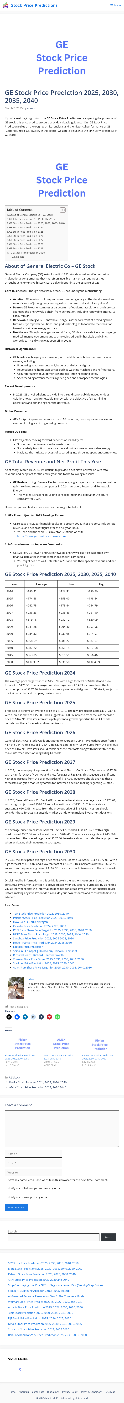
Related (20, 256)
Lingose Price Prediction (28, 947)
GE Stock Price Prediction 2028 (26, 244)
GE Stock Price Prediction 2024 (26, 227)
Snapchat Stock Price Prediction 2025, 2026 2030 (38, 1329)
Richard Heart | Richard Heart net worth (38, 955)
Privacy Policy (70, 1391)
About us (24, 1391)
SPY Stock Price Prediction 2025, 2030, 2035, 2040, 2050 (43, 1263)
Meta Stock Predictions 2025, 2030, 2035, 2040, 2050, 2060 (45, 1268)
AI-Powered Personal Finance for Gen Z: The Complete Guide (46, 1296)
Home (12, 1391)
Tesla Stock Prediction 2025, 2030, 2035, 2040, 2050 (40, 1313)
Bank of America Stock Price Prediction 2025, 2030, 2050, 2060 (47, 1335)
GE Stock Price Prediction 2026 (26, 235)
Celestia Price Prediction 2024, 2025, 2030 (39, 926)
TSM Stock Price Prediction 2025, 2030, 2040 (41, 913)
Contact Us (38, 1391)
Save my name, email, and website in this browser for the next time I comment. (58, 1180)
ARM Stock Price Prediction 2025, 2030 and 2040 (38, 1280)
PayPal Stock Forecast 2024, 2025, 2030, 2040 (38, 1082)
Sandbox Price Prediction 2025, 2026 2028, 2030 (43, 938)
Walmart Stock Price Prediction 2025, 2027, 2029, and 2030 (45, 1302)
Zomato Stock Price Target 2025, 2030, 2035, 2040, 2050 (48, 959)
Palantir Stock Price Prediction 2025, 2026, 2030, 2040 (42, 1274)
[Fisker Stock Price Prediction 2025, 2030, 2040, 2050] (22, 1044)
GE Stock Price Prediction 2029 (26, 248)
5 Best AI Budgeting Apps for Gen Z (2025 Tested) (39, 1291)
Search (12, 1231)
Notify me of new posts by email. (28, 1197)
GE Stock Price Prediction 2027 (26, 240)
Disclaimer (53, 1391)
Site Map (110, 1391)
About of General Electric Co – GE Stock (31, 214)
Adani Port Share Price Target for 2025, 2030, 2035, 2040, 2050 (52, 967)
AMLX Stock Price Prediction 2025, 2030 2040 (58, 1057)
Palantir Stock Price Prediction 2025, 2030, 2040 (43, 918)
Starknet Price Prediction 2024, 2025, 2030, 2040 (43, 963)
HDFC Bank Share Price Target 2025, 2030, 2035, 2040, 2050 (51, 934)
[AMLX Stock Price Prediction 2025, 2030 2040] (61, 1044)
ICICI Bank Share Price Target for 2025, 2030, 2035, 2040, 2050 (52, 930)
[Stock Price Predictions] (6, 5)
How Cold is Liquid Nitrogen (30, 922)
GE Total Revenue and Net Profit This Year (32, 219)
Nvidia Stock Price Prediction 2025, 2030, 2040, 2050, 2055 (45, 1324)
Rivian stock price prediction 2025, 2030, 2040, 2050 (97, 1057)
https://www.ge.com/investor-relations (41, 536)
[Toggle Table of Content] (61, 210)
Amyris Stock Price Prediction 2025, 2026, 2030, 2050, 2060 (45, 1307)
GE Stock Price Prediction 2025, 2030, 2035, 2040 (37, 223)
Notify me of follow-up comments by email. (35, 1188)
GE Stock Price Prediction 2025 (26, 231)
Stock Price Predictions (34, 5)
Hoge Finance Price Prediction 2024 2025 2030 (42, 942)
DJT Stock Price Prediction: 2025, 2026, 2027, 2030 (39, 1318)
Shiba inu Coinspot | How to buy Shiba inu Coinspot (45, 951)
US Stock (14, 1077)
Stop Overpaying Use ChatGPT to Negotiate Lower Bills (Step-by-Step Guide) (55, 1285)
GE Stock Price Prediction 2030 (28, 252)
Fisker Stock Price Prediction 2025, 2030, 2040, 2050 (20, 1057)
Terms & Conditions (91, 1391)
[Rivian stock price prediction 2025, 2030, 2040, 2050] (100, 1044)
